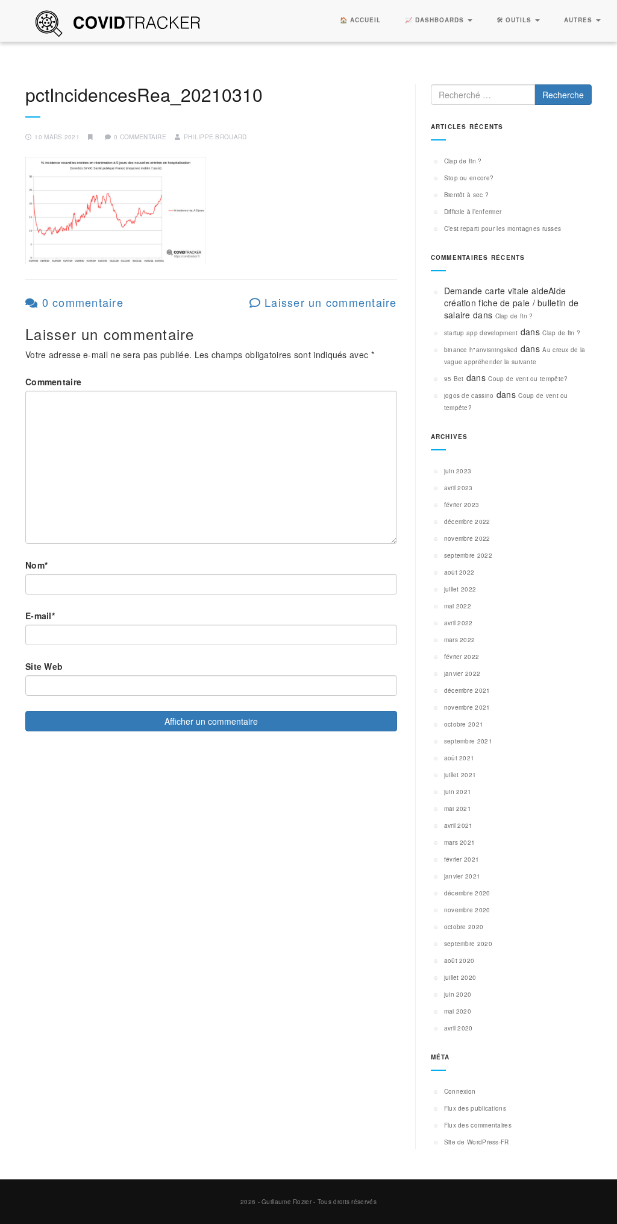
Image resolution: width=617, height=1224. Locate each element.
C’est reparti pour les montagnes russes (503, 228)
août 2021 (459, 758)
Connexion (460, 1091)
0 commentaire (81, 302)
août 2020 (459, 960)
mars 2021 (459, 842)
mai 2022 (457, 606)
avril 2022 (458, 623)
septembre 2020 (468, 943)
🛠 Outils (515, 20)
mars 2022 (459, 640)
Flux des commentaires (478, 1125)
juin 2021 (458, 791)
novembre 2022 (467, 538)
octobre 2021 (464, 724)
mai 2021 (457, 808)
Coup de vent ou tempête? (528, 378)
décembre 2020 (467, 893)
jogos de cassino (469, 395)
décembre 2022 (467, 521)
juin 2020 (458, 994)
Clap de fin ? (463, 161)
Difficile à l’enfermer (473, 211)
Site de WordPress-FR (476, 1142)
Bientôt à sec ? (466, 195)
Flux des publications (475, 1108)
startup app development (481, 333)
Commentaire (53, 382)
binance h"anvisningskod (481, 349)
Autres (579, 20)
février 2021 (462, 859)
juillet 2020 (460, 977)
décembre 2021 (467, 690)
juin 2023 (458, 471)
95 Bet (454, 378)
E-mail (40, 616)
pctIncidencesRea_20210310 (144, 94)
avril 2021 (458, 825)
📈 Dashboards (435, 20)
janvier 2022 (462, 673)
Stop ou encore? (469, 178)
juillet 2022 (460, 589)
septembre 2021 (468, 741)
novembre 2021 (467, 707)
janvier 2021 (462, 876)
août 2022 (459, 572)
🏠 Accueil (360, 20)
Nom (36, 565)
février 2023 (462, 504)
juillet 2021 (460, 775)
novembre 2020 (467, 910)
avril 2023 (458, 488)
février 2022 (462, 656)
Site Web (44, 666)
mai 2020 (457, 1011)
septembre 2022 (468, 555)
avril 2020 (458, 1028)
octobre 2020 (464, 927)
